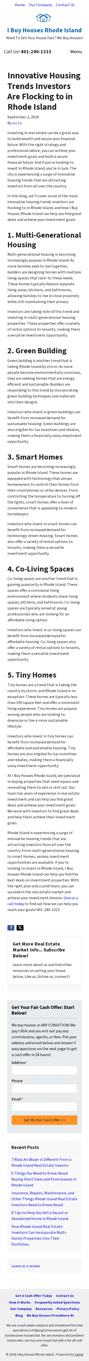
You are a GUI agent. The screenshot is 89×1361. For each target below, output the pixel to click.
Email (17, 1099)
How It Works (20, 1302)
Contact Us (65, 5)
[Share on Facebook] (10, 928)
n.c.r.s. (17, 123)
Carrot (79, 1354)
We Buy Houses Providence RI (50, 1315)
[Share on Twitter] (20, 928)
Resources (44, 1309)
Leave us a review (25, 1266)
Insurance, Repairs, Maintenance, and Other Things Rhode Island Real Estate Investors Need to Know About (44, 1199)
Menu (76, 51)
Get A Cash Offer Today (33, 1295)
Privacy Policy (68, 1309)
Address (20, 1062)
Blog (19, 1315)
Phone (17, 1081)
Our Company (40, 5)
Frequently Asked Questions (57, 1302)
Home (20, 5)
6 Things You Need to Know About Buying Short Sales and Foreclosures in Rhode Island (43, 1179)
